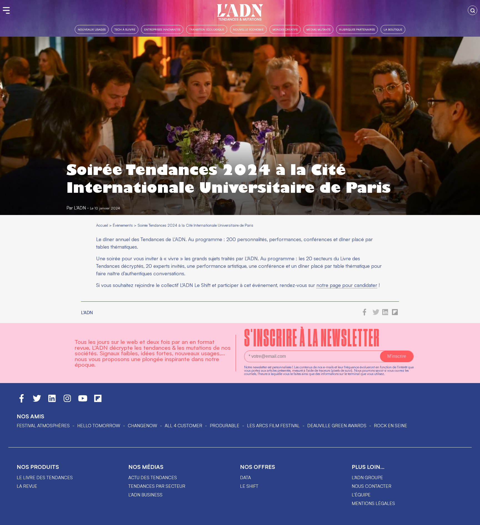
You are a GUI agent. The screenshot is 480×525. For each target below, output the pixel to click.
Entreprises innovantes (162, 29)
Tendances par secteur (156, 486)
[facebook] (364, 314)
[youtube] (83, 401)
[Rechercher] (472, 10)
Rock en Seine (390, 425)
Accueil (102, 225)
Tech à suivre (124, 29)
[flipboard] (395, 314)
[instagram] (67, 401)
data (245, 477)
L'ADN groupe (367, 477)
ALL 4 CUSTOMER (183, 425)
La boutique (393, 29)
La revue (27, 486)
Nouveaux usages (92, 29)
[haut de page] (470, 518)
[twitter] (375, 314)
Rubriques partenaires (357, 29)
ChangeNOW (142, 425)
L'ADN (80, 208)
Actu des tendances (152, 477)
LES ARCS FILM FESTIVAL (273, 425)
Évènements (123, 225)
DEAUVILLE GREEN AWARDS (336, 425)
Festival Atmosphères (43, 425)
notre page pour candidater (346, 285)
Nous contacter (371, 486)
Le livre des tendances (45, 477)
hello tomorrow (98, 425)
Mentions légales (373, 503)
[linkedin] (385, 314)
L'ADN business (145, 495)
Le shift (249, 486)
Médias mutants (318, 29)
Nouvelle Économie (248, 29)
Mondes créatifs (285, 29)
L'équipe (361, 495)
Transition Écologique (206, 29)
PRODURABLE (224, 425)
